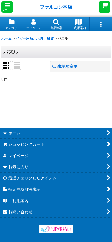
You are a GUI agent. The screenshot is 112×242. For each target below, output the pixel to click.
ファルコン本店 (57, 7)
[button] (7, 7)
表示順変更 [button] (67, 66)
